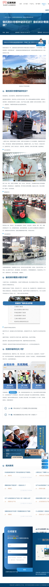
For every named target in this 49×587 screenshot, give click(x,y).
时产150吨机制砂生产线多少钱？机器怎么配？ (18, 498)
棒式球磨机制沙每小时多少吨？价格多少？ (25, 415)
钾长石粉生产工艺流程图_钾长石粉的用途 (25, 408)
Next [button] (42, 446)
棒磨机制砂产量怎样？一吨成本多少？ (15, 485)
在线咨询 (12, 392)
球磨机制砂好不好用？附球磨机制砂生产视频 (17, 511)
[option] (24, 437)
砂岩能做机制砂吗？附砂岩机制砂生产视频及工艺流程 (18, 472)
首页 (21, 3)
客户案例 (38, 3)
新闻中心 (44, 3)
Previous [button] (37, 446)
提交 (24, 569)
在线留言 (45, 467)
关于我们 (25, 3)
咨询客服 (41, 45)
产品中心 (32, 3)
